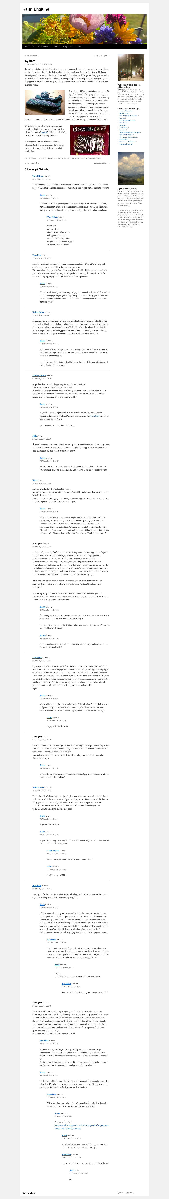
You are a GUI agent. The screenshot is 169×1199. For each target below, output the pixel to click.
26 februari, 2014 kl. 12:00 (49, 638)
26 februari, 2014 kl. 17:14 (41, 790)
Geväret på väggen (102, 55)
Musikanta (37, 657)
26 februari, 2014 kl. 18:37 (41, 889)
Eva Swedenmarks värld (127, 120)
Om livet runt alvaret (126, 134)
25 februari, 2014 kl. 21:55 (41, 378)
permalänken (96, 158)
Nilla (34, 435)
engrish (44, 132)
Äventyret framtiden (126, 111)
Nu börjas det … (32, 55)
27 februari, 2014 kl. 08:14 (64, 1116)
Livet (50, 158)
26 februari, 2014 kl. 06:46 (41, 483)
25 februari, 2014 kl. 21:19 (49, 287)
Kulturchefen (38, 312)
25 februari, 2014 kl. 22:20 (41, 439)
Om (33, 46)
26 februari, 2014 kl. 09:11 (41, 546)
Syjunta (77, 158)
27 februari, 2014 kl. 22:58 (78, 1173)
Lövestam (123, 130)
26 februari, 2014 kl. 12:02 (41, 740)
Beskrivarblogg (124, 113)
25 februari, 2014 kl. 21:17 (49, 198)
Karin (50, 64)
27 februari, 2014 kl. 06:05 (71, 987)
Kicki (34, 480)
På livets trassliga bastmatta (128, 137)
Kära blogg (123, 125)
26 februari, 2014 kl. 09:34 (49, 698)
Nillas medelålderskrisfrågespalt (130, 132)
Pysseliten (36, 255)
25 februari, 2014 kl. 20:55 (41, 258)
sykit (82, 158)
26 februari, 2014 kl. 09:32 (49, 610)
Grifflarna (56, 46)
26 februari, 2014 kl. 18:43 (49, 819)
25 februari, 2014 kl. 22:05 (49, 407)
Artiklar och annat (43, 46)
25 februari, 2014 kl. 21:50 (49, 344)
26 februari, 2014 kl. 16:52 (56, 220)
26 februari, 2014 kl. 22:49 (56, 854)
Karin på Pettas (39, 375)
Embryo (122, 118)
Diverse (78, 46)
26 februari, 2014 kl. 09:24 (41, 660)
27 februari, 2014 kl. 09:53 (56, 869)
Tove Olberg (37, 175)
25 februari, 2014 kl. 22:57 (49, 461)
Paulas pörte (123, 139)
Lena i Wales (124, 127)
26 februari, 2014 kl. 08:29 (49, 512)
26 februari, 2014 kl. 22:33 (49, 1075)
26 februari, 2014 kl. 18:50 (49, 907)
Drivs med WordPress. (127, 1193)
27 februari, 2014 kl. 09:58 (71, 1138)
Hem (27, 46)
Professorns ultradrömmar (128, 142)
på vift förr (95, 415)
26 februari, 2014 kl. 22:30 (49, 768)
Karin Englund (35, 9)
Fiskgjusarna (67, 46)
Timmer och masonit (126, 144)
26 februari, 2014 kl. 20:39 (41, 1006)
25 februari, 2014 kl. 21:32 (41, 315)
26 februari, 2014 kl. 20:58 (56, 942)
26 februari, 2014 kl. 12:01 (56, 721)
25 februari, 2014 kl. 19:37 (41, 179)
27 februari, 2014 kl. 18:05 (71, 1157)
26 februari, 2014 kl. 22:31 (49, 835)
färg (46, 158)
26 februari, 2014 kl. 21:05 (64, 968)
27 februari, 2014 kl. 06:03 (56, 1097)
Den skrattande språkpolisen (128, 115)
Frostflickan (123, 123)
